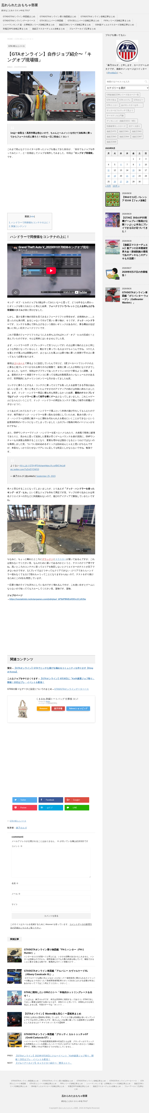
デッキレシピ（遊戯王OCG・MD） (121, 121)
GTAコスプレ (125, 100)
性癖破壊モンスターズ (116, 126)
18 (109, 176)
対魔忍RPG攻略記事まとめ (15, 29)
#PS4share (39, 465)
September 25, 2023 (45, 476)
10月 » (116, 186)
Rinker (48, 701)
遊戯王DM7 (137, 137)
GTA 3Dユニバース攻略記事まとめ (83, 20)
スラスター (60, 559)
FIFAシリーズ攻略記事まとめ (117, 20)
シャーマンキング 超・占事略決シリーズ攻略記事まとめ (28, 24)
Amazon (43, 708)
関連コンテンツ (17, 226)
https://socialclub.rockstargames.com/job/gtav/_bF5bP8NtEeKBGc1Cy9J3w (47, 599)
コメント (17, 846)
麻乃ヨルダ (21, 827)
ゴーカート (19, 363)
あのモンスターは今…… (131, 105)
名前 (15, 883)
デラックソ (47, 559)
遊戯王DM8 (111, 142)
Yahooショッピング (78, 708)
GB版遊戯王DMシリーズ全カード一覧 (123, 95)
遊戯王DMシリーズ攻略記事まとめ (75, 24)
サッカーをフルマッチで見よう (120, 110)
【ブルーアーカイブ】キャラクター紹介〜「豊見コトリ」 (43, 1063)
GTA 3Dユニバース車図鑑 (51, 20)
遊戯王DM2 (137, 131)
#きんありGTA (27, 465)
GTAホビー (138, 100)
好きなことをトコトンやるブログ (74, 1101)
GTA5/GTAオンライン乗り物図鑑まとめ (58, 16)
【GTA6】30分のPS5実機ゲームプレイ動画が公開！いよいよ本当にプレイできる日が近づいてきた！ (135, 224)
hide (32, 216)
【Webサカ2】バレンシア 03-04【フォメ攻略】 (134, 199)
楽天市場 (58, 708)
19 (115, 176)
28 (127, 182)
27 (121, 182)
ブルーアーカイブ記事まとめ (82, 29)
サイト (15, 904)
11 (108, 170)
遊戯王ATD (111, 131)
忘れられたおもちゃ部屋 (19, 5)
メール (16, 894)
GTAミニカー (112, 105)
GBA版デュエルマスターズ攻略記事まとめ (114, 24)
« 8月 (108, 186)
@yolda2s (112, 72)
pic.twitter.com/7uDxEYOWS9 (24, 469)
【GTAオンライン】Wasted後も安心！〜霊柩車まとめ (52, 1013)
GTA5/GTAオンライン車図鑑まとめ (19, 16)
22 (133, 176)
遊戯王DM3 (111, 137)
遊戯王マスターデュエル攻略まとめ (48, 29)
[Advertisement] (51, 185)
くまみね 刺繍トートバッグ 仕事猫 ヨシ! (57, 699)
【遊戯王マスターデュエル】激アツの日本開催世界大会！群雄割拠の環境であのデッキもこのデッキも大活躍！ (135, 252)
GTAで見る (111, 100)
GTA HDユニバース (18, 821)
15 (133, 170)
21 (127, 176)
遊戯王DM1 (124, 131)
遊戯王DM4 (124, 137)
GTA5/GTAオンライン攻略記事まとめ (98, 16)
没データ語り (134, 126)
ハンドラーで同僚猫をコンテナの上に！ (29, 222)
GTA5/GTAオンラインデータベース (19, 20)
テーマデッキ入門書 (115, 116)
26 (115, 182)
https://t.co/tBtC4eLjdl (55, 465)
